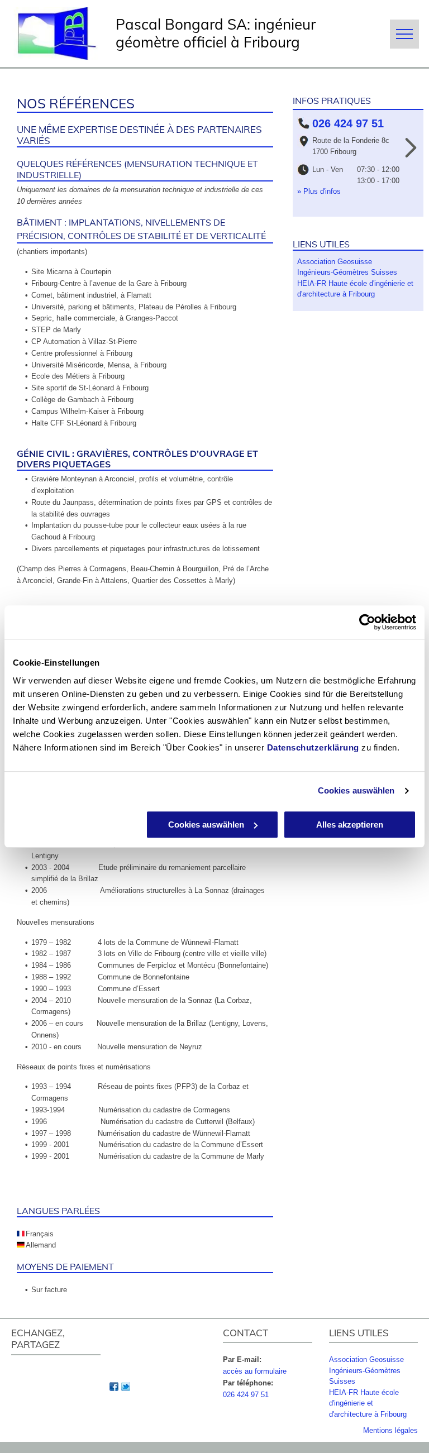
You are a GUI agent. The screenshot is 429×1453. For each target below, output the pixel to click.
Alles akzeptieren (349, 824)
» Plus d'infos (319, 191)
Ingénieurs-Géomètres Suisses (347, 272)
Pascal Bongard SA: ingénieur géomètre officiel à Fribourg (216, 33)
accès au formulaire (255, 1371)
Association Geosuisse (334, 261)
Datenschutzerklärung (313, 747)
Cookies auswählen (356, 790)
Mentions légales (390, 1430)
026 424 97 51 (246, 1394)
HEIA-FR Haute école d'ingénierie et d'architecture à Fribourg (368, 1403)
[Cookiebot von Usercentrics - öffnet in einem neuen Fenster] (367, 622)
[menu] (404, 34)
